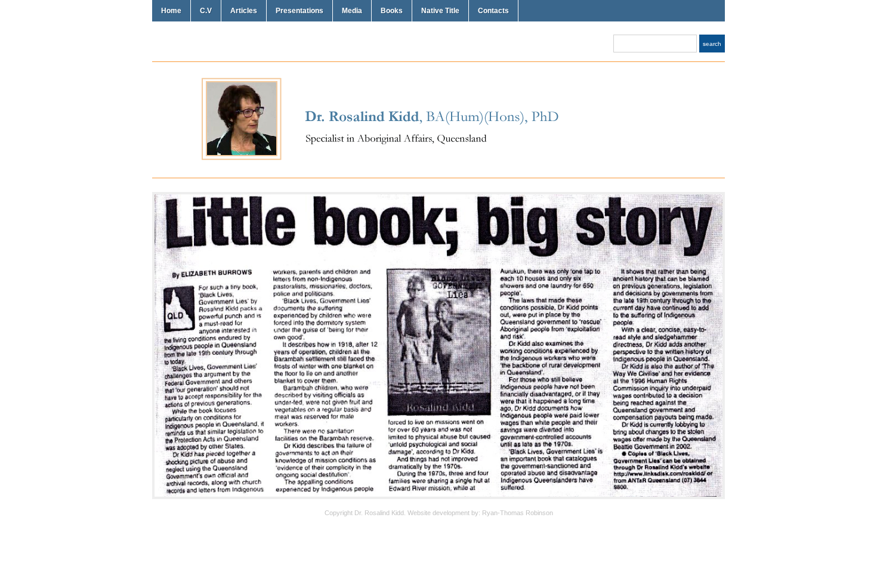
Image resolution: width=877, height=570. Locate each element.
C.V (206, 11)
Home (171, 11)
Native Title (440, 11)
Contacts (493, 11)
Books (392, 11)
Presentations (299, 11)
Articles (243, 11)
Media (352, 11)
